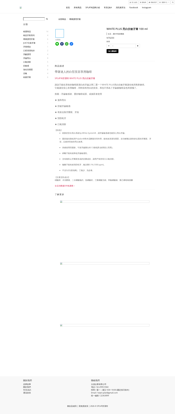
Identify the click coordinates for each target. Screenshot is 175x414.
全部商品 (62, 19)
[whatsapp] (66, 44)
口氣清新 (27, 62)
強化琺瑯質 (28, 69)
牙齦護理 (27, 54)
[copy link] (71, 44)
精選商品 (27, 31)
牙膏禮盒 (27, 46)
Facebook (133, 7)
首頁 (68, 7)
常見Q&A (108, 7)
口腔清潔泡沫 (29, 50)
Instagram (146, 7)
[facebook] (62, 44)
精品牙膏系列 (29, 35)
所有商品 (77, 7)
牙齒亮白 (27, 58)
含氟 (25, 73)
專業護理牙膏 (29, 39)
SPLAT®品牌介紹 (92, 7)
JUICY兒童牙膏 (29, 43)
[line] (57, 44)
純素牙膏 (27, 77)
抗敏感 (26, 65)
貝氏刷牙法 (120, 7)
